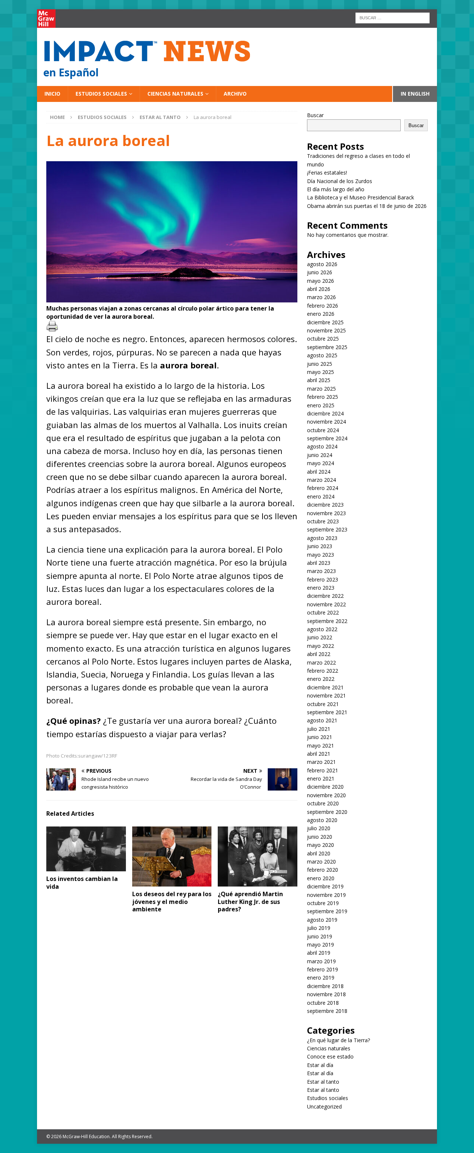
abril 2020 (318, 853)
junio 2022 (319, 637)
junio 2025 (319, 363)
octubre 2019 (323, 903)
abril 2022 (318, 653)
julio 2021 (318, 728)
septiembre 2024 (327, 438)
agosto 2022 (322, 629)
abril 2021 (318, 753)
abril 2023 (318, 562)
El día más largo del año (335, 189)
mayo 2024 (320, 463)
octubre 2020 (323, 803)
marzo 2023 (321, 570)
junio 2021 (319, 736)
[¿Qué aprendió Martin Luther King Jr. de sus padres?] (257, 856)
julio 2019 (318, 927)
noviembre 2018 (326, 994)
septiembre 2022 (327, 620)
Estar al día (320, 1064)
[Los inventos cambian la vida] (86, 848)
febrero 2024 (322, 487)
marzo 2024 (321, 479)
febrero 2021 (322, 770)
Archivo (235, 93)
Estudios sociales (101, 93)
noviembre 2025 (326, 330)
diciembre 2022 (325, 595)
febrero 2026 (322, 305)
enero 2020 (320, 878)
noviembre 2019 (326, 894)
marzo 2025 (321, 388)
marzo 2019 (321, 961)
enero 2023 (320, 587)
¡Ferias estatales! (327, 172)
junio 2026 (319, 272)
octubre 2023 (323, 521)
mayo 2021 (320, 745)
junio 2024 (319, 454)
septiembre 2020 (327, 811)
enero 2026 (320, 313)
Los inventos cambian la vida (82, 883)
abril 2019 (318, 952)
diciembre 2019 (325, 886)
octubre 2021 (323, 704)
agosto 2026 (322, 264)
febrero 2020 (322, 869)
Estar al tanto (323, 1081)
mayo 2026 (320, 280)
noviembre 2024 (326, 421)
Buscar (315, 115)
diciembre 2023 (325, 504)
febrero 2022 (322, 670)
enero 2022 (320, 678)
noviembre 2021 (326, 695)
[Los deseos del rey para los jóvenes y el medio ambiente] (172, 856)
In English (415, 93)
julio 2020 (318, 828)
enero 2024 (320, 496)
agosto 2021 (322, 720)
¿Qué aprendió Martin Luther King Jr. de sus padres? (250, 902)
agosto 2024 (322, 446)
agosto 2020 (322, 820)
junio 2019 (319, 936)
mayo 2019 (320, 944)
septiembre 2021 (327, 712)
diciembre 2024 (325, 413)
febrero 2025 (322, 396)
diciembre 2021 (325, 687)
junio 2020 (319, 836)
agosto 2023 (322, 537)
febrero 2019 (322, 969)
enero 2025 (320, 405)
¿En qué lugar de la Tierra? (338, 1040)
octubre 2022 (323, 612)
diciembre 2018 (325, 986)
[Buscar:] (393, 17)
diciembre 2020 (325, 786)
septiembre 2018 (327, 1010)
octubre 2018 (323, 1002)
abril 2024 (318, 471)
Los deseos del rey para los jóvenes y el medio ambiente (171, 902)
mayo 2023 (320, 554)
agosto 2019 (322, 919)
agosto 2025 (322, 355)
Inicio (52, 93)
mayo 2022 (320, 645)
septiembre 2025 (327, 347)
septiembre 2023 (327, 529)
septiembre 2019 (327, 911)
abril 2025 (318, 380)
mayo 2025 (320, 371)
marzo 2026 (321, 297)
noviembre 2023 (326, 513)
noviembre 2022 (326, 604)
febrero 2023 (322, 579)
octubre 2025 (323, 338)
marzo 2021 (321, 761)
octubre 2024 (323, 430)
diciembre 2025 (325, 322)
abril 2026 (318, 288)
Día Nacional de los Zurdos (339, 181)
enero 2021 (320, 778)
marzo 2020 (321, 861)
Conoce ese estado (330, 1056)
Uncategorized (324, 1106)
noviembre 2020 (326, 795)
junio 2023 (319, 546)
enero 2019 (320, 977)
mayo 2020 (320, 844)
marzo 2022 (321, 662)
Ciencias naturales (175, 93)
